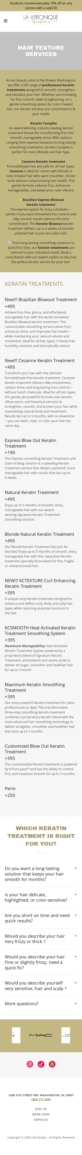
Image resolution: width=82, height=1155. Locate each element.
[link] (41, 21)
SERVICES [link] (41, 1120)
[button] (7, 21)
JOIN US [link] (41, 1109)
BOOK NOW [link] (41, 1114)
